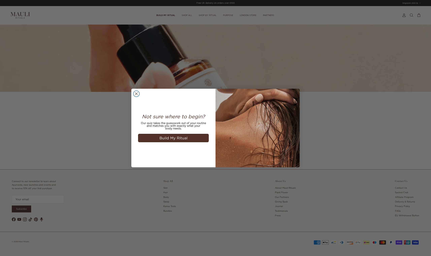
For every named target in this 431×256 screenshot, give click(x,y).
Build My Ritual (173, 138)
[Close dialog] (136, 94)
